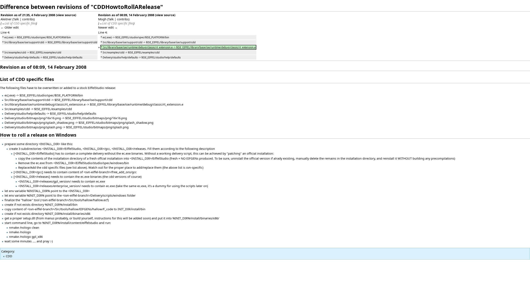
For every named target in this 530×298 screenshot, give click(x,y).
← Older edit (10, 27)
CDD (9, 256)
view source (66, 15)
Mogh (102, 19)
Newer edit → (108, 27)
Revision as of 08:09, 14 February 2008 (126, 15)
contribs (28, 19)
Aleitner (6, 19)
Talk (16, 19)
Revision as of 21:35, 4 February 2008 (28, 15)
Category (7, 251)
